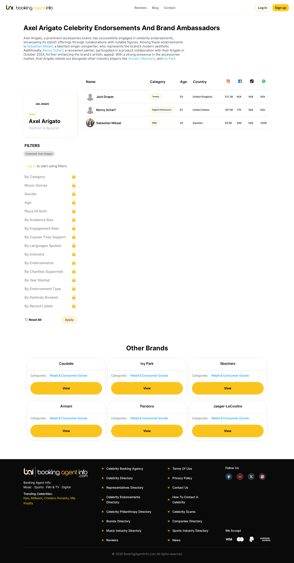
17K (239, 109)
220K (263, 123)
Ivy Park (169, 58)
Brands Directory (118, 521)
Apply (69, 319)
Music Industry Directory (123, 530)
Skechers (148, 58)
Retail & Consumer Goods (68, 375)
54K (239, 123)
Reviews (141, 7)
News (176, 540)
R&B (154, 123)
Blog (155, 7)
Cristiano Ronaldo (56, 498)
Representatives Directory (124, 487)
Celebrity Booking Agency (124, 468)
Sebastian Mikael (40, 46)
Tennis (155, 96)
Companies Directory (187, 521)
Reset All (35, 319)
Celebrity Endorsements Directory (123, 499)
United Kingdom (202, 96)
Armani (133, 58)
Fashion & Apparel (44, 128)
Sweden (198, 123)
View (66, 388)
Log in (262, 7)
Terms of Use (182, 468)
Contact (169, 7)
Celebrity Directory (119, 478)
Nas (26, 498)
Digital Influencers (162, 109)
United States (201, 109)
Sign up (280, 7)
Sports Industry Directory (190, 530)
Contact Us (180, 487)
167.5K (229, 109)
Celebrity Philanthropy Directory (128, 511)
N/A (239, 96)
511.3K (229, 96)
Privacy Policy (182, 478)
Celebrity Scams (184, 511)
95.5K (228, 123)
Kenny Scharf (53, 50)
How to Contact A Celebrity (185, 499)
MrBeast (36, 498)
